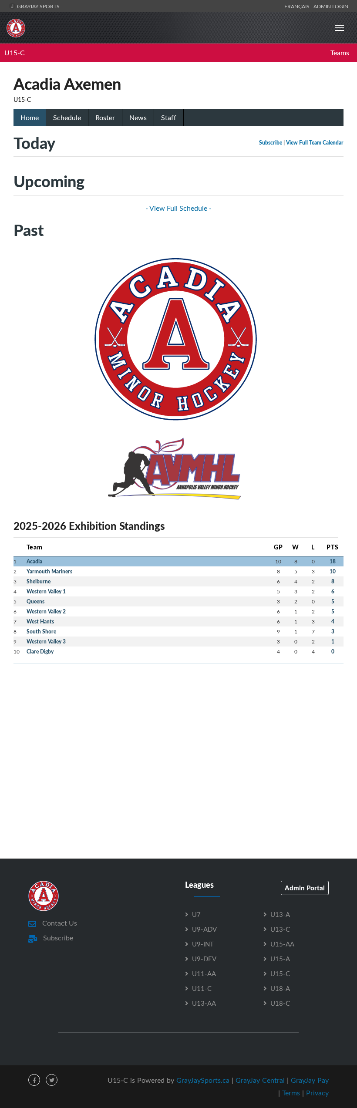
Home (29, 117)
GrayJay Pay (310, 1080)
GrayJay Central (260, 1080)
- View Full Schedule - (178, 208)
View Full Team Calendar (315, 142)
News (138, 117)
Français (298, 6)
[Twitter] (51, 1079)
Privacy (317, 1093)
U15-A (280, 958)
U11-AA (204, 973)
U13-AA (204, 1003)
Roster (105, 117)
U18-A (280, 988)
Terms (291, 1093)
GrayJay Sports (38, 6)
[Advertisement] (178, 732)
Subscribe (270, 142)
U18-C (280, 1003)
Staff (168, 117)
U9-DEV (204, 958)
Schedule (67, 117)
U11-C (202, 988)
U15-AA (282, 944)
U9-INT (203, 944)
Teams (339, 52)
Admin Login (330, 6)
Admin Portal (305, 887)
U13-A (280, 914)
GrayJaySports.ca (202, 1080)
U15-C (14, 52)
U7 (196, 914)
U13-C (280, 929)
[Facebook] (34, 1079)
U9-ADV (204, 929)
